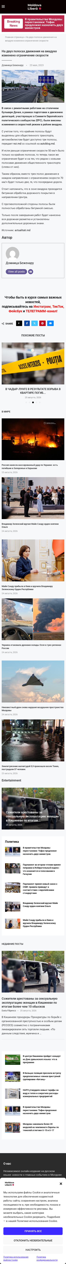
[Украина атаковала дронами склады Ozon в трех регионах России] (33, 619)
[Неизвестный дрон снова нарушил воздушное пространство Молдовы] (33, 681)
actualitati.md (22, 230)
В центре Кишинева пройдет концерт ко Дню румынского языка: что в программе (42, 1059)
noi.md (17, 143)
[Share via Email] (50, 323)
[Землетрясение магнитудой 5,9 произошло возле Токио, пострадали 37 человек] (33, 740)
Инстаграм (42, 306)
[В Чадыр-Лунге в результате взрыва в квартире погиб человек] (33, 363)
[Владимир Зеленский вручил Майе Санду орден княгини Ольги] (33, 498)
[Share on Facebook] (27, 323)
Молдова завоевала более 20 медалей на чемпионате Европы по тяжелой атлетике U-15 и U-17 (41, 1127)
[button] (61, 1183)
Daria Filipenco (9, 1010)
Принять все (33, 1231)
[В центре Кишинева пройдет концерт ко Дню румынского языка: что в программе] (12, 1060)
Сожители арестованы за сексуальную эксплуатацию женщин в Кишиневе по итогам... (32, 816)
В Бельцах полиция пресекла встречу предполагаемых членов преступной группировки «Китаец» (42, 1076)
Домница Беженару (13, 65)
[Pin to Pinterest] (42, 323)
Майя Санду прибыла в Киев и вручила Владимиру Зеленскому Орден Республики (39, 923)
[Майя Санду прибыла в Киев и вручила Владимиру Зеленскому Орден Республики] (33, 560)
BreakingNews (13, 24)
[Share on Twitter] (34, 323)
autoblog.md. (47, 143)
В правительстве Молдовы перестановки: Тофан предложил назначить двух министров (40, 850)
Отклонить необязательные (33, 1240)
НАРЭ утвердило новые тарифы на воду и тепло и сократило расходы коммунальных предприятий (41, 1093)
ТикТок (57, 306)
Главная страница (14, 37)
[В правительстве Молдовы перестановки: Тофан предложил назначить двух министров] (12, 851)
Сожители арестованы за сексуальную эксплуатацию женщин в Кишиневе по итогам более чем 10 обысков (30, 1002)
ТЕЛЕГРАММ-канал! (41, 311)
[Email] (30, 271)
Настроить (33, 1249)
